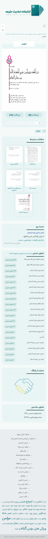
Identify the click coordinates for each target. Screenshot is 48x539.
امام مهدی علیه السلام (36, 331)
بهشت (27, 505)
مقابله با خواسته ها (23, 455)
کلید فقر (23, 451)
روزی (35, 513)
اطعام (38, 131)
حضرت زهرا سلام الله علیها (35, 264)
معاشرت (21, 523)
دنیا (9, 509)
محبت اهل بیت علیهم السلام (35, 523)
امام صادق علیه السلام (36, 298)
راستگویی (42, 513)
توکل (11, 505)
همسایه (10, 523)
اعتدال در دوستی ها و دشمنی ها (23, 438)
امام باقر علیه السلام (37, 292)
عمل (31, 518)
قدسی (42, 337)
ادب (34, 501)
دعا (13, 509)
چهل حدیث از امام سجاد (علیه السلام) (19, 34)
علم (35, 518)
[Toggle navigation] (44, 26)
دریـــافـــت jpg (34, 114)
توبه (15, 505)
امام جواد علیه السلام (37, 315)
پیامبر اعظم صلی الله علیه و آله (34, 259)
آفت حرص (23, 496)
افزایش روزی (20, 501)
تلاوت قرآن (21, 505)
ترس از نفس (23, 480)
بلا (32, 505)
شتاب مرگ (23, 488)
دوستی (4, 509)
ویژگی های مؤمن (36, 528)
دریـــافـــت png (14, 114)
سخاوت (26, 513)
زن (31, 513)
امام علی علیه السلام (37, 270)
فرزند (21, 519)
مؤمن (6, 518)
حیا (34, 509)
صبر (9, 513)
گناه (24, 528)
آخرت (44, 502)
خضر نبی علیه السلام (37, 359)
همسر (4, 523)
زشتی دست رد (23, 471)
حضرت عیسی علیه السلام (35, 342)
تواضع (23, 475)
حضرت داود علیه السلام (36, 353)
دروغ (16, 509)
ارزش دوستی (23, 442)
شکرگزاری (15, 513)
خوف (20, 509)
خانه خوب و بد (23, 484)
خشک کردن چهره (23, 434)
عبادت (39, 519)
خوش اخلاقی (27, 509)
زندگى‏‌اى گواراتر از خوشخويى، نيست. (31, 240)
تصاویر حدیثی (37, 34)
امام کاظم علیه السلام (36, 303)
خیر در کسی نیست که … (23, 467)
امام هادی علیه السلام (36, 320)
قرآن (18, 518)
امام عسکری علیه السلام (35, 326)
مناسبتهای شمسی (35, 413)
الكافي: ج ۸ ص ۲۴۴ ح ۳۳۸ (12, 243)
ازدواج (29, 501)
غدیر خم (26, 518)
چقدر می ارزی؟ (23, 446)
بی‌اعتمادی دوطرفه (23, 463)
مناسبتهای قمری (36, 417)
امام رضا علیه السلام (37, 309)
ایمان (35, 505)
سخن (21, 513)
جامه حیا (23, 459)
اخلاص (39, 501)
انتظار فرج (10, 501)
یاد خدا (18, 529)
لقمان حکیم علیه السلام (36, 348)
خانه (44, 34)
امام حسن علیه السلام (36, 275)
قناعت (13, 518)
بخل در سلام (23, 492)
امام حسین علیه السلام (36, 281)
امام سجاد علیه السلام (36, 287)
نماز (15, 523)
